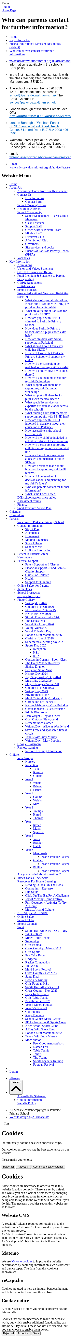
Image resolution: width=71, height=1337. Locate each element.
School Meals (33, 546)
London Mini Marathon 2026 (43, 635)
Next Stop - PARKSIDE (32, 913)
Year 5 (29, 835)
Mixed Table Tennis (37, 937)
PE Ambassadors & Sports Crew (45, 1022)
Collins (37, 797)
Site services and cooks (39, 247)
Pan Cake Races (35, 955)
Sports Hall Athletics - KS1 (42, 987)
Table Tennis (41, 1050)
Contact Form (33, 201)
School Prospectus (28, 592)
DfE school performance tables (36, 497)
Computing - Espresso (39, 888)
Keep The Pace (34, 1015)
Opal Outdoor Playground (41, 719)
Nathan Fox (40, 1047)
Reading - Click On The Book (44, 885)
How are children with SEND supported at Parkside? (44, 340)
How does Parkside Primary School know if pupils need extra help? (45, 332)
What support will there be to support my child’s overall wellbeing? (43, 388)
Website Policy (26, 1103)
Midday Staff (33, 233)
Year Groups (25, 758)
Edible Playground (37, 712)
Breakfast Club (34, 237)
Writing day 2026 (36, 603)
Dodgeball (31, 959)
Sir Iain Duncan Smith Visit (42, 617)
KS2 (36, 656)
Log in (6, 6)
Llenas (37, 789)
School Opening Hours (31, 205)
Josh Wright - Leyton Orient (42, 716)
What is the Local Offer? (40, 494)
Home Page (9, 10)
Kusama (38, 772)
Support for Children (38, 582)
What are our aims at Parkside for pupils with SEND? (46, 312)
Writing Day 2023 (36, 691)
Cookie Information (29, 1099)
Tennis (37, 1054)
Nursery (30, 761)
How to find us (34, 198)
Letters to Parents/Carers (32, 554)
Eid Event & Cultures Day (41, 610)
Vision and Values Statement (35, 268)
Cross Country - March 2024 (43, 948)
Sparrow (38, 832)
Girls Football (33, 944)
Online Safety (26, 916)
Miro (36, 804)
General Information (30, 525)
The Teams (40, 1057)
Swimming (32, 941)
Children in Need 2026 (39, 606)
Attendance (32, 532)
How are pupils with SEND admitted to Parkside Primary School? (43, 321)
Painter (37, 786)
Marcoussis (40, 853)
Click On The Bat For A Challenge (47, 895)
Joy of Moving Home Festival (44, 899)
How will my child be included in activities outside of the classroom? (46, 439)
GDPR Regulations (29, 282)
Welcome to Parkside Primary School (40, 522)
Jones (36, 839)
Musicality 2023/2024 (38, 680)
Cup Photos (32, 1011)
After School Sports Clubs (41, 1025)
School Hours (33, 543)
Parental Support (27, 561)
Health (29, 578)
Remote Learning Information (43, 751)
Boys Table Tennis (37, 994)
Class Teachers (34, 222)
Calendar (15, 511)
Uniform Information (38, 550)
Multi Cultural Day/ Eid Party (43, 698)
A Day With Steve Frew (40, 1029)
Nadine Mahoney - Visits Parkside (46, 705)
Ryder (37, 825)
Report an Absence (29, 208)
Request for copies (28, 596)
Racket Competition (37, 962)
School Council (27, 923)
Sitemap (14, 1078)
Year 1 (29, 779)
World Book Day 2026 (39, 624)
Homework (32, 536)
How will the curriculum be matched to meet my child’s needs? (46, 365)
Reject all (8, 1166)
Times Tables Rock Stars (32, 878)
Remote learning (27, 747)
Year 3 (29, 807)
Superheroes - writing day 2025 (44, 642)
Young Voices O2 (36, 627)
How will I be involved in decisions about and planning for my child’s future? (45, 480)
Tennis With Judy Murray (41, 737)
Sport (20, 927)
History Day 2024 (36, 673)
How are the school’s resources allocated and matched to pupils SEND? (44, 459)
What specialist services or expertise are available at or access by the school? (46, 406)
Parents (14, 518)
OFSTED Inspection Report (34, 272)
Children (14, 754)
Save (36, 1333)
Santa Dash (32, 976)
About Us (15, 187)
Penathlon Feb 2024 (37, 1001)
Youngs (38, 811)
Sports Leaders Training (48, 1061)
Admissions (24, 265)
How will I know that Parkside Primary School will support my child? (45, 356)
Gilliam (37, 775)
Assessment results (29, 501)
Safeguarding (25, 279)
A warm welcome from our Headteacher (42, 191)
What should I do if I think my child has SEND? (44, 347)
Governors (31, 244)
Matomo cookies (21, 1261)
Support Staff (33, 226)
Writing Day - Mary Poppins (43, 740)
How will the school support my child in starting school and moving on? (47, 448)
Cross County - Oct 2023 (41, 973)
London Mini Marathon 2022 (43, 1032)
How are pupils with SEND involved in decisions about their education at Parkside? (45, 423)
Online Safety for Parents (33, 585)
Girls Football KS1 (37, 983)
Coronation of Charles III (41, 701)
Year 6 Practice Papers (55, 856)
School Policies (26, 289)
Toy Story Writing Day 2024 (43, 677)
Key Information (19, 40)
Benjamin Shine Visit (38, 670)
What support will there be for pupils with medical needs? (44, 397)
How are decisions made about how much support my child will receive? (45, 469)
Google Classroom (29, 744)
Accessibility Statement (31, 1096)
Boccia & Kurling (36, 980)
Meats (37, 828)
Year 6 (29, 849)
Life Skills (31, 892)
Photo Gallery (26, 599)
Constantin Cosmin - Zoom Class (46, 659)
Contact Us (24, 194)
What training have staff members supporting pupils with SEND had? (47, 414)
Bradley (38, 842)
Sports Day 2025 (35, 645)
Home (13, 36)
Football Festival (43, 1064)
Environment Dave (37, 694)
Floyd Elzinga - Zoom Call (42, 684)
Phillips (37, 867)
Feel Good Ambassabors (48, 1043)
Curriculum (16, 515)
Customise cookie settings (48, 1166)
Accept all (23, 1166)
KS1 (36, 652)
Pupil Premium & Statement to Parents (41, 275)
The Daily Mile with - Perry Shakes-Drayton (42, 664)
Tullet (36, 768)
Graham (38, 860)
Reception (39, 649)
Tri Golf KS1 (33, 966)
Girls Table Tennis (36, 997)
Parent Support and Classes (42, 564)
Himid (37, 814)
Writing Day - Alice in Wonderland (47, 726)
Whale (37, 782)
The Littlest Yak (35, 620)
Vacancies (23, 258)
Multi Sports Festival (38, 969)
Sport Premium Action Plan (34, 508)
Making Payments (36, 539)
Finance (22, 504)
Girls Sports (32, 951)
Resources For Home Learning (36, 881)
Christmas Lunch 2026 (39, 638)
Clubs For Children (37, 575)
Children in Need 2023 (39, 687)
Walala (37, 800)
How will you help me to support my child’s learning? (45, 379)
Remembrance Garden (39, 723)
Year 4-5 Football (36, 1008)
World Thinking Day (38, 631)
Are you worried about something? (39, 874)
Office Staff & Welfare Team (43, 229)
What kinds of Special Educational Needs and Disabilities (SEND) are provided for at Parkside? (47, 304)
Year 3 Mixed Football (39, 1004)
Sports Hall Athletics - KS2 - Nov (46, 930)
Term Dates (24, 589)
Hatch (37, 846)
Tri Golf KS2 (33, 934)
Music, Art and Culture (39, 909)
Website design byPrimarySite (29, 1117)
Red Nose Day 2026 (38, 613)
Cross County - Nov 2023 (41, 990)
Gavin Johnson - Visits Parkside (45, 708)
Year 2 (29, 793)
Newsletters (24, 557)
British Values (26, 286)
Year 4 (29, 821)
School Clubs (25, 920)
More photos (33, 1040)
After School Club (36, 240)
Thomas (38, 818)
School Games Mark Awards (43, 1018)
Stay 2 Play (32, 529)
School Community (29, 212)
